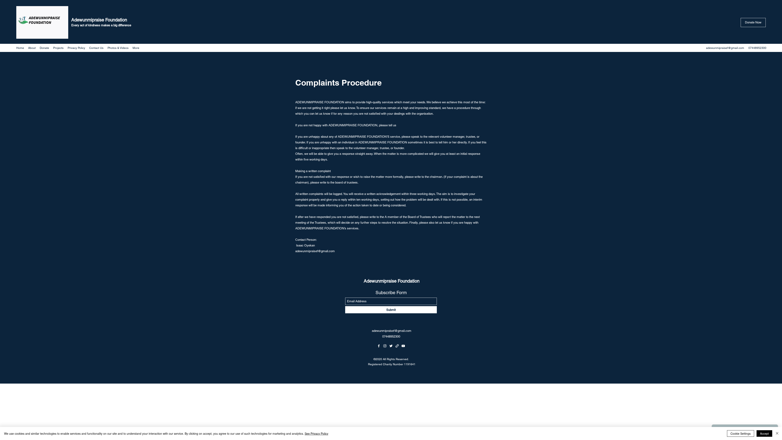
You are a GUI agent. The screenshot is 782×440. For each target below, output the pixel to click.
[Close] (777, 433)
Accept (764, 433)
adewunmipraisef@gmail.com (725, 48)
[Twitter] (391, 346)
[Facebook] (379, 346)
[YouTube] (403, 346)
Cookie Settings (740, 433)
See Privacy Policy (316, 433)
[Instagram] (385, 346)
